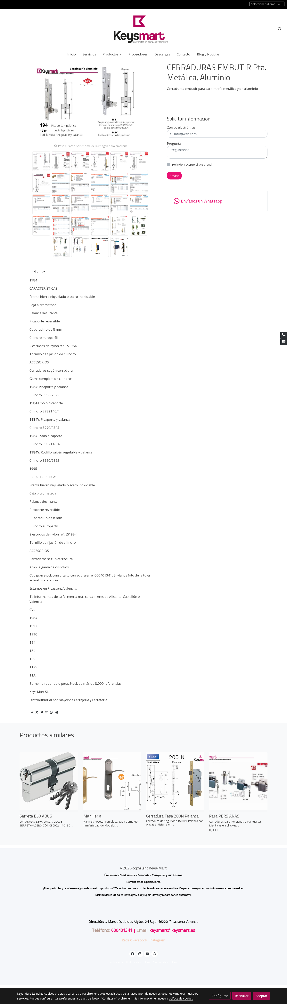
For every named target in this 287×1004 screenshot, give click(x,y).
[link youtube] (147, 953)
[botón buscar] (279, 29)
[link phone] (283, 335)
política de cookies (181, 998)
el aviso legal (204, 164)
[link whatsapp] (155, 953)
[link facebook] (132, 953)
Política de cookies (138, 962)
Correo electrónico (181, 127)
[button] (112, 54)
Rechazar (242, 995)
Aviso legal (117, 962)
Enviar (174, 175)
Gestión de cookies (164, 962)
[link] (143, 29)
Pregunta (174, 143)
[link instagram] (140, 953)
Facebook (140, 940)
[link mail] (283, 341)
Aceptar (261, 995)
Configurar (220, 995)
